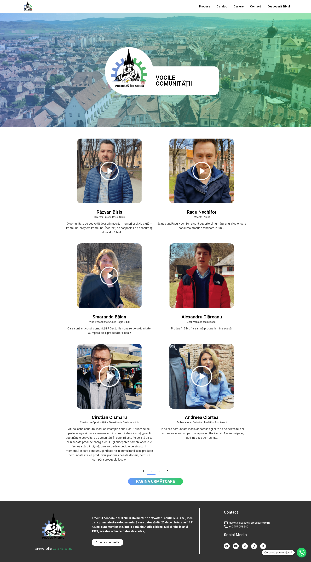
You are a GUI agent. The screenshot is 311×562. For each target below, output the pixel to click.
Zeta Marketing (62, 548)
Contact (255, 6)
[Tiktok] (254, 546)
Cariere (239, 6)
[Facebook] (227, 546)
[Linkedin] (263, 546)
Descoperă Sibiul (278, 6)
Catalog (222, 6)
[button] (107, 542)
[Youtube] (236, 546)
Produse (204, 6)
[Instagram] (245, 546)
